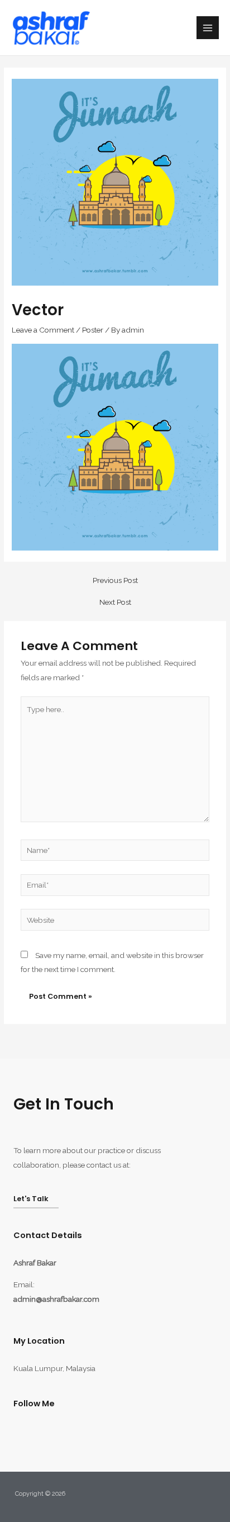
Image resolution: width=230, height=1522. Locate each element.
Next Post (115, 602)
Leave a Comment (43, 329)
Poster (92, 329)
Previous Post (115, 581)
